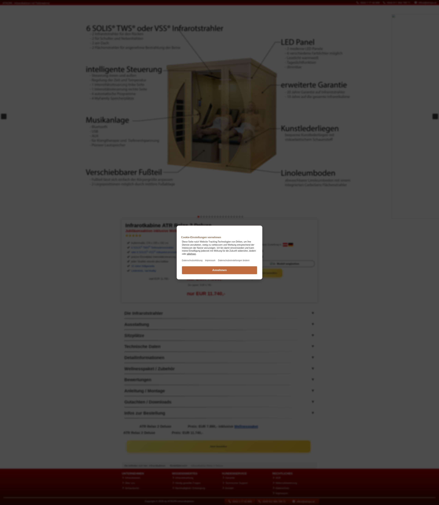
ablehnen (191, 254)
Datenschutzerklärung (192, 260)
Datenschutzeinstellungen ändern (234, 260)
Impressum (210, 260)
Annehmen (219, 270)
